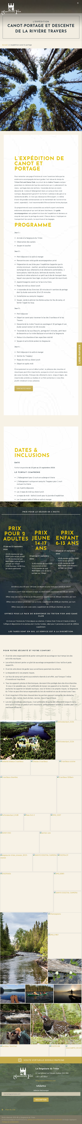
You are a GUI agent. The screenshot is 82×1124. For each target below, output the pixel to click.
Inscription (41, 1099)
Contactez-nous (24, 388)
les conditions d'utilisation (54, 1120)
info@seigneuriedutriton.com (45, 1080)
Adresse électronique (41, 1090)
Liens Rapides (79, 354)
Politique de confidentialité (10, 1122)
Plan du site (10, 1109)
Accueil (5, 45)
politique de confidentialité (36, 1120)
